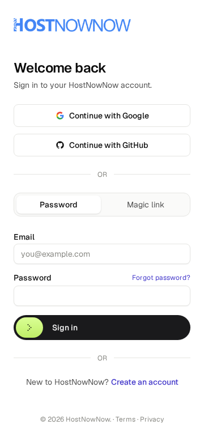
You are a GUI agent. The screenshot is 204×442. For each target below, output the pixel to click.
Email (24, 237)
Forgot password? (161, 277)
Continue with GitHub (108, 145)
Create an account (144, 382)
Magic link (145, 204)
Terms (125, 419)
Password (59, 204)
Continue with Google (109, 115)
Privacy (152, 419)
